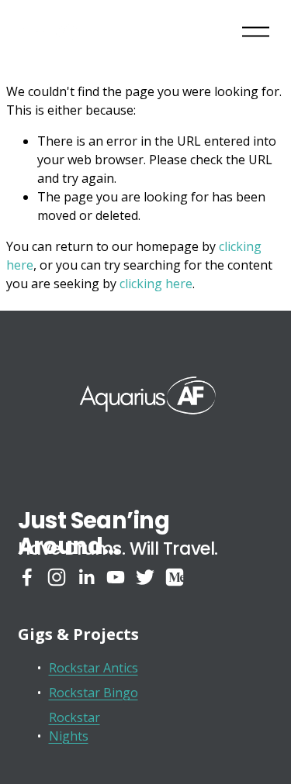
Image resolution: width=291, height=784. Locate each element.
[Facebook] (27, 577)
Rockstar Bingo (93, 692)
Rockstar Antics (93, 667)
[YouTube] (115, 577)
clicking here (156, 283)
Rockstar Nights (74, 726)
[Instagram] (56, 577)
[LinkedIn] (86, 577)
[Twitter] (145, 577)
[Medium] (174, 577)
